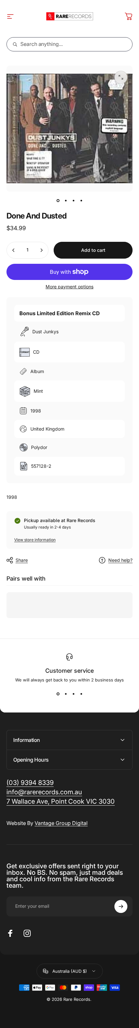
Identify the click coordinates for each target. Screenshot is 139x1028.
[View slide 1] (58, 694)
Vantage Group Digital (61, 823)
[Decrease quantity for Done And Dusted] (13, 250)
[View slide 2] (66, 694)
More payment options (69, 286)
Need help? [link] (120, 560)
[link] (60, 802)
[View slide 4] (81, 694)
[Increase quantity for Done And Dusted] (41, 250)
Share (22, 560)
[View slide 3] (73, 694)
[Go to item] (58, 201)
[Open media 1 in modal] (120, 77)
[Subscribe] (120, 906)
